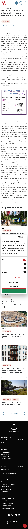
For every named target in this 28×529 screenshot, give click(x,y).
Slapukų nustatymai (6, 486)
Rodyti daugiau (14, 413)
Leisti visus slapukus (14, 282)
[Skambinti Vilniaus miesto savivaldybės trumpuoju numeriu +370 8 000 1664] (16, 3)
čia (13, 199)
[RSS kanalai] (19, 515)
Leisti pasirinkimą (14, 286)
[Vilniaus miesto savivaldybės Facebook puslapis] (9, 515)
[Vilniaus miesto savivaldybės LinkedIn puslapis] (16, 515)
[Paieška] (21, 3)
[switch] (24, 264)
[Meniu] (25, 3)
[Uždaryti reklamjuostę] (25, 236)
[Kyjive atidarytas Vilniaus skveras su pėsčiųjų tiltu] (14, 407)
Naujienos (8, 8)
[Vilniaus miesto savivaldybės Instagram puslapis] (12, 515)
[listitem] (14, 302)
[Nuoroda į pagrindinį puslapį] (2, 8)
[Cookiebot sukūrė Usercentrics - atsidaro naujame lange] (17, 237)
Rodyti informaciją (19, 277)
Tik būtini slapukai (14, 291)
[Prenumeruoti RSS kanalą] (13, 25)
